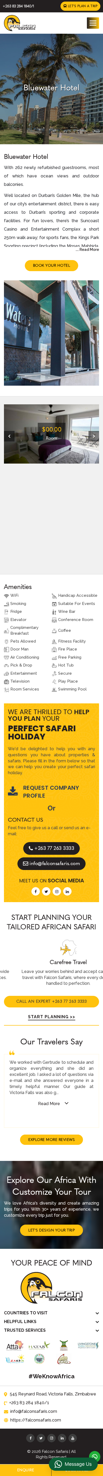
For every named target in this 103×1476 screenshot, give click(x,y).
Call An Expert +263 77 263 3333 (51, 1001)
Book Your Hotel (51, 265)
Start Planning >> (51, 1016)
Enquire (25, 1470)
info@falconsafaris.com (55, 863)
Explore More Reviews (51, 1139)
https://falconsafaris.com (35, 1420)
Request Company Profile (51, 791)
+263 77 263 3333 (54, 848)
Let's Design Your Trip (51, 1230)
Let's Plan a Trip (82, 6)
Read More (49, 1103)
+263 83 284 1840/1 (18, 6)
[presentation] (9, 436)
